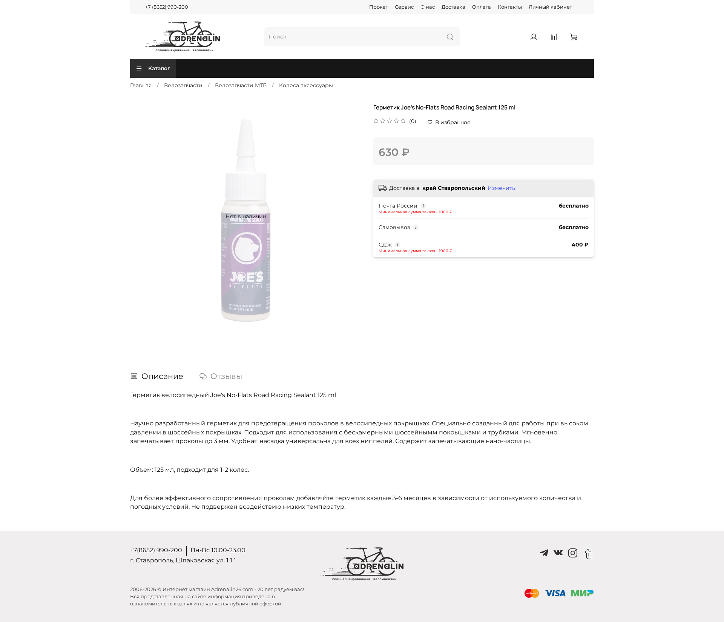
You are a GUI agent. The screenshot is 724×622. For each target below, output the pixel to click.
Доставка (453, 7)
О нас (427, 7)
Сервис (404, 7)
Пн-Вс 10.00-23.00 (217, 550)
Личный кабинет (550, 7)
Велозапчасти (183, 85)
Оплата (481, 7)
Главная (141, 85)
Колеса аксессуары (306, 85)
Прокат (378, 7)
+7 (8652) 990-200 (166, 7)
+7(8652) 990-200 (156, 550)
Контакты (510, 7)
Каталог (159, 68)
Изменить (501, 188)
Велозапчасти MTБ (241, 85)
